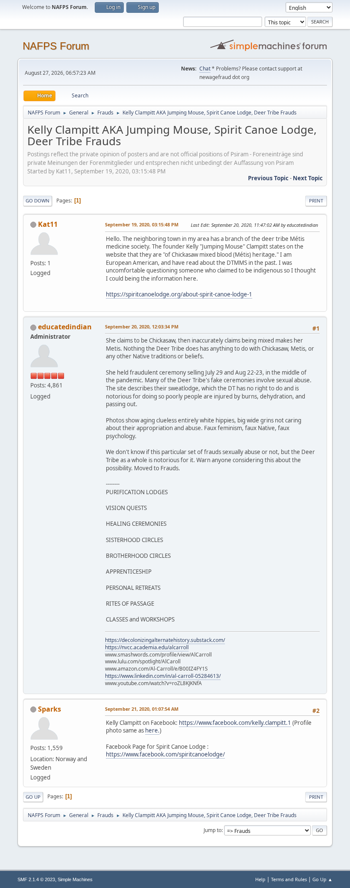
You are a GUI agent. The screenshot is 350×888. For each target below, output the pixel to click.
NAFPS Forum (56, 46)
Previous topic (268, 178)
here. (152, 730)
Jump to (213, 830)
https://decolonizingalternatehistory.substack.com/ (165, 640)
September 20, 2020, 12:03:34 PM (141, 326)
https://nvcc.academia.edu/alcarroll (147, 647)
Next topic (308, 178)
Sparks (49, 709)
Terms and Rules (289, 879)
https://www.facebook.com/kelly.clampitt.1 (235, 723)
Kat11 (48, 224)
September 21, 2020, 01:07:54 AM (141, 709)
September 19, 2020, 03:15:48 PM (141, 224)
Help (260, 879)
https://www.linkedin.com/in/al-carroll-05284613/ (163, 676)
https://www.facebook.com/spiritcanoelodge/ (165, 754)
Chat (204, 68)
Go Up (33, 797)
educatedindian (65, 326)
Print (316, 200)
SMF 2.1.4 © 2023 (36, 879)
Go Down (38, 200)
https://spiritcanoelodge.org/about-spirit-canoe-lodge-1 (179, 294)
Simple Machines (75, 879)
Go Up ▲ (322, 879)
